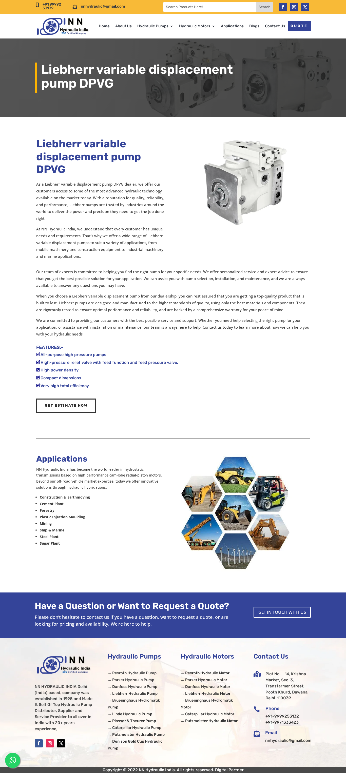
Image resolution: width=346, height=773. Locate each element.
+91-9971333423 (282, 722)
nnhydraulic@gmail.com (103, 6)
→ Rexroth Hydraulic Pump (132, 673)
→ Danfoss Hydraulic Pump (132, 686)
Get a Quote (290, 26)
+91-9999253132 (282, 716)
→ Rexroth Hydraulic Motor (205, 673)
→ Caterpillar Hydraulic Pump (134, 727)
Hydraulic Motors (194, 26)
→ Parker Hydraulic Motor (204, 680)
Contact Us (275, 26)
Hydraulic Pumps (152, 26)
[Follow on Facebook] (283, 7)
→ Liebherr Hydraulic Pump (133, 693)
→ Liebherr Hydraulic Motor (205, 693)
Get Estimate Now (66, 405)
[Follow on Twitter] (305, 7)
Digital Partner (229, 769)
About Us (123, 26)
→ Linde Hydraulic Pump (130, 714)
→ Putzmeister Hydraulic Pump (136, 734)
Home (104, 26)
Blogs (254, 26)
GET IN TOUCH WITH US (282, 612)
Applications (232, 26)
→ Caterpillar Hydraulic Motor (207, 714)
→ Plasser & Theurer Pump (132, 721)
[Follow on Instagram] (294, 7)
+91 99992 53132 (52, 6)
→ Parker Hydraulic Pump (131, 680)
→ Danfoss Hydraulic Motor (205, 686)
